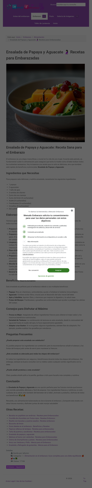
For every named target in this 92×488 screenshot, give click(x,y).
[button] (46, 241)
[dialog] (46, 244)
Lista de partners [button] (28, 254)
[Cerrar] (72, 210)
